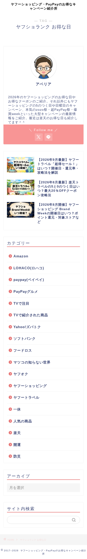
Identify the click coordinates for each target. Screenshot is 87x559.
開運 (17, 445)
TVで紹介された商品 (30, 315)
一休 (17, 409)
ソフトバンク (24, 338)
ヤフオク (20, 374)
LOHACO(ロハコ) (28, 268)
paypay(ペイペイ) (28, 280)
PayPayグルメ (25, 291)
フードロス (22, 350)
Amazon (20, 256)
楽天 (17, 433)
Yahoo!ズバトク (27, 327)
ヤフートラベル (26, 397)
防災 (17, 456)
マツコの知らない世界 (32, 362)
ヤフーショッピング (30, 386)
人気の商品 (22, 421)
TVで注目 (21, 303)
